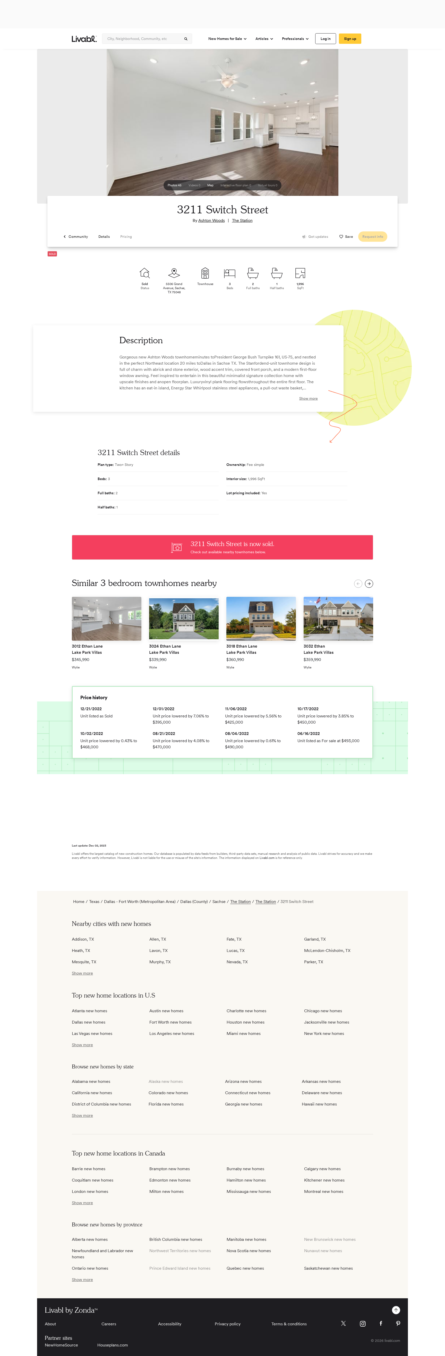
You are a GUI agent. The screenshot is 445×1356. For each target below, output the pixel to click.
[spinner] (186, 39)
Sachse (219, 901)
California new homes (92, 1092)
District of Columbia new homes (101, 1104)
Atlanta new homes (89, 1010)
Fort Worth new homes (170, 1022)
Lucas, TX (236, 950)
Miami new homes (244, 1033)
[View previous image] (53, 128)
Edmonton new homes (170, 1180)
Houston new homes (245, 1022)
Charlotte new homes (246, 1010)
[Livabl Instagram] (363, 1324)
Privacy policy (228, 1323)
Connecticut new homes (247, 1092)
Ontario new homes (90, 1268)
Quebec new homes (245, 1268)
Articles (262, 39)
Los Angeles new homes (171, 1033)
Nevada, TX (237, 961)
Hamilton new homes (246, 1180)
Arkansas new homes (321, 1081)
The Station (242, 220)
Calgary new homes (322, 1168)
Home (78, 901)
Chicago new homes (323, 1010)
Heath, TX (81, 950)
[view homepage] (84, 39)
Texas (94, 901)
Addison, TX (83, 939)
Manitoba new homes (246, 1239)
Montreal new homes (323, 1191)
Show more (308, 398)
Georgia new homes (243, 1104)
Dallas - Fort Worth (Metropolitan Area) (140, 901)
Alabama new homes (91, 1081)
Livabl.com (267, 858)
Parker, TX (313, 961)
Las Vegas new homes (92, 1033)
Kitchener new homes (324, 1180)
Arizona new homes (243, 1081)
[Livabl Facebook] (381, 1323)
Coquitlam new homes (92, 1180)
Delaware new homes (322, 1092)
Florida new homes (166, 1104)
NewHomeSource (61, 1345)
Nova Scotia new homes (249, 1250)
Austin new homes (166, 1010)
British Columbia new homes (175, 1239)
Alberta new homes (90, 1239)
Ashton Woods (211, 220)
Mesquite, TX (84, 961)
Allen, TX (157, 939)
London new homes (90, 1191)
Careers (108, 1323)
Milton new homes (166, 1191)
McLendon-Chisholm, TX (327, 950)
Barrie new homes (88, 1168)
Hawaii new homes (319, 1104)
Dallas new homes (88, 1022)
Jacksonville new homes (326, 1022)
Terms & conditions (289, 1323)
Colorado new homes (168, 1092)
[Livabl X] (343, 1323)
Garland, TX (315, 939)
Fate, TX (234, 939)
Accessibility (169, 1323)
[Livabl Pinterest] (398, 1323)
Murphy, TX (160, 961)
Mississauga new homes (249, 1191)
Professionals (293, 39)
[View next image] (391, 128)
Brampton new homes (169, 1168)
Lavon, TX (158, 950)
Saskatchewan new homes (328, 1268)
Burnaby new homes (245, 1168)
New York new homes (324, 1033)
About (50, 1323)
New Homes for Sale (225, 39)
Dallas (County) (194, 901)
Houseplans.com (112, 1345)
